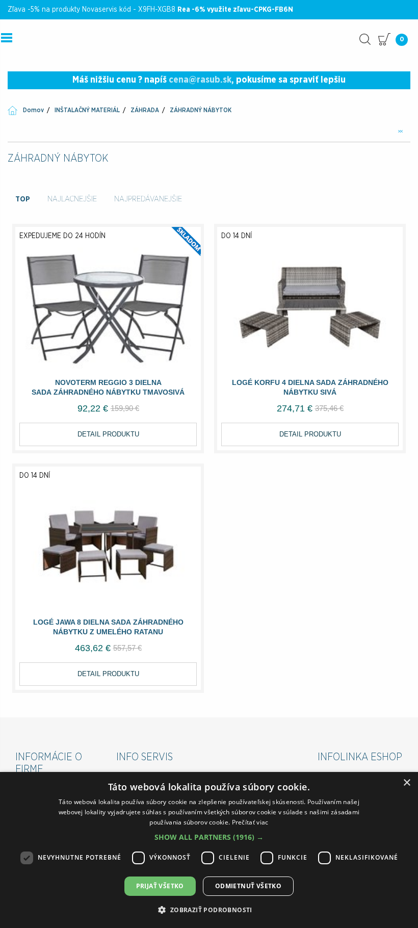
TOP (22, 199)
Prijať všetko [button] (160, 886)
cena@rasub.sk (200, 80)
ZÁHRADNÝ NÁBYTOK (200, 110)
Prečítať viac (250, 822)
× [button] (406, 783)
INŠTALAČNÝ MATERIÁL (87, 110)
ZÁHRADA (144, 110)
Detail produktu (108, 434)
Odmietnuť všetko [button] (248, 886)
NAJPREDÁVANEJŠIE (148, 199)
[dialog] (209, 850)
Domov (33, 110)
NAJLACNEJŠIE (72, 199)
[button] (209, 837)
